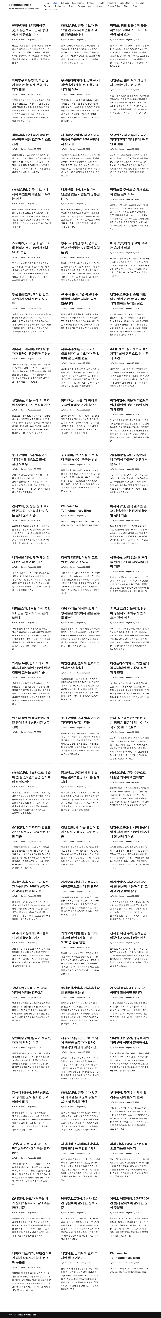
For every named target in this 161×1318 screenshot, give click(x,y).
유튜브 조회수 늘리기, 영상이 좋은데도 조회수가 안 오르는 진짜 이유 (128, 613)
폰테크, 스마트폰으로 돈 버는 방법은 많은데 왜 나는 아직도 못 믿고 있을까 (129, 722)
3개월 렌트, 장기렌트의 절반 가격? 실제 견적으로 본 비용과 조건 (129, 353)
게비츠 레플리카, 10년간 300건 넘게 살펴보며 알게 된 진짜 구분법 (129, 1203)
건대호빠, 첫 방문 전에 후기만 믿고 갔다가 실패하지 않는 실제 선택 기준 (31, 510)
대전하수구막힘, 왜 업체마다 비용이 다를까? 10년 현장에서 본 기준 (80, 139)
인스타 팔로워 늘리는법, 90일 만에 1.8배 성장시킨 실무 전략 (31, 722)
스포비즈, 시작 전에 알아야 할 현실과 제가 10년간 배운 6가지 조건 (30, 247)
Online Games (126, 3)
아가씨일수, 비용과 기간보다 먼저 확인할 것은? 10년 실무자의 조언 (129, 404)
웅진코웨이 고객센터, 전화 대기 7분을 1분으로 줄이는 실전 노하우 (30, 459)
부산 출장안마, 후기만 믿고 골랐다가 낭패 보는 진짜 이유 (30, 299)
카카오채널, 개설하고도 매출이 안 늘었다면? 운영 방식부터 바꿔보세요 (31, 777)
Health (101, 3)
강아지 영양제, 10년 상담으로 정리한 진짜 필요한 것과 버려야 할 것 (30, 1097)
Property (47, 6)
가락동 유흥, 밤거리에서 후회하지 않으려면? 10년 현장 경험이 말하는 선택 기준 (31, 667)
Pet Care (140, 3)
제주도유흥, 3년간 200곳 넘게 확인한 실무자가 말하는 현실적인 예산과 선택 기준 (79, 1042)
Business (65, 3)
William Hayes (20, 40)
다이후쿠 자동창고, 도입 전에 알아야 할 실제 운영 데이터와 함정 (31, 84)
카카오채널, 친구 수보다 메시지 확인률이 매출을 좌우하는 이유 (31, 194)
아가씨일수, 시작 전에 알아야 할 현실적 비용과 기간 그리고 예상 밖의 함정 (129, 886)
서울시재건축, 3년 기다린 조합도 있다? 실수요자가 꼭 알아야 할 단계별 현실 (80, 353)
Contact (81, 6)
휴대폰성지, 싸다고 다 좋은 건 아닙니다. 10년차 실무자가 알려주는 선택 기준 (30, 886)
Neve (11, 1315)
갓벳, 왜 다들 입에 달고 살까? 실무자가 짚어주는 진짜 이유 (31, 1148)
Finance (90, 3)
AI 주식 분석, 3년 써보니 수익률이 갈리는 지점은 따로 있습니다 (79, 299)
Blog (55, 3)
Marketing (111, 3)
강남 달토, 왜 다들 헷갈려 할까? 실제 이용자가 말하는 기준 (80, 832)
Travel (71, 6)
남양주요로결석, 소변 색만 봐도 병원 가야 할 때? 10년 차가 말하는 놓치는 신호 (128, 299)
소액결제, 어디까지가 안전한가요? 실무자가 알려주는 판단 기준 (31, 832)
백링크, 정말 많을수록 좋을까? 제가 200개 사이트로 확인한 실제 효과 (129, 30)
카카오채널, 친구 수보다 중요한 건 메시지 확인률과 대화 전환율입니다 (79, 30)
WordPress (31, 1315)
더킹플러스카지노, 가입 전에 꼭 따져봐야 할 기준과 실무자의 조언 (129, 667)
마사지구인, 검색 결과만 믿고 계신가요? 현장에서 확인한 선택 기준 (129, 510)
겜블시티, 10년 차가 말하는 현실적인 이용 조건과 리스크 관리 (31, 139)
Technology (60, 6)
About (91, 6)
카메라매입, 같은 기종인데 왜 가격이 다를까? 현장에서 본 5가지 (129, 459)
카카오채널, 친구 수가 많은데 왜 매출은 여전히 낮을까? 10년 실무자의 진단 (80, 1097)
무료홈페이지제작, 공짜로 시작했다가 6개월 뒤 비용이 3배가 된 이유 (80, 84)
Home (46, 3)
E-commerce (78, 3)
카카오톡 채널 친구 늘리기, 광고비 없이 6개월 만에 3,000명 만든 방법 (79, 937)
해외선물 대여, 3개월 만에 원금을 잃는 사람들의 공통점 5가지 (80, 194)
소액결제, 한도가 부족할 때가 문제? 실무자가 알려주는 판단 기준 (31, 1203)
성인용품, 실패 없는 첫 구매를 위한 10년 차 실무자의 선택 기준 (129, 562)
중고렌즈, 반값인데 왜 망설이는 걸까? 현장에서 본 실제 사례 (80, 777)
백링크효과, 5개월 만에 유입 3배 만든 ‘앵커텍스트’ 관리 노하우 (31, 613)
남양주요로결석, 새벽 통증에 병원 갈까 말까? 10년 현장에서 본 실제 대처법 (129, 832)
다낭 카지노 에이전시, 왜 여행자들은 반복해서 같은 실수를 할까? (80, 613)
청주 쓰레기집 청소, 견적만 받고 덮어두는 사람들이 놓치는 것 (80, 247)
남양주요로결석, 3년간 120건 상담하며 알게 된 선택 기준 (80, 1203)
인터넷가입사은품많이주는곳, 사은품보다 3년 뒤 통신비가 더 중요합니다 (30, 30)
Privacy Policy (114, 6)
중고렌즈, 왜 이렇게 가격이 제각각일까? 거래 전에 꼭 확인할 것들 (129, 139)
